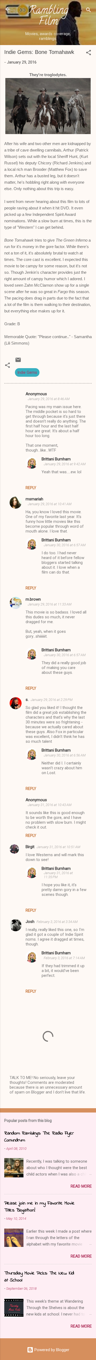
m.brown (33, 599)
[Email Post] (18, 361)
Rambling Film (48, 17)
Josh (30, 921)
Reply (31, 488)
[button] (88, 53)
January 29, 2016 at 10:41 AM (49, 504)
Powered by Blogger (51, 1349)
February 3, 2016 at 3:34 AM (57, 922)
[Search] (88, 11)
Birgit (30, 846)
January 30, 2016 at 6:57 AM (65, 545)
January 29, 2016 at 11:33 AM (49, 604)
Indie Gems (27, 372)
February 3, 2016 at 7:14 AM (64, 958)
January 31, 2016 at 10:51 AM (58, 847)
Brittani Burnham (56, 459)
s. (27, 699)
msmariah (34, 499)
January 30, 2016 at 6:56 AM (65, 755)
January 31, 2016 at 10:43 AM (49, 805)
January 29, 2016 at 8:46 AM (49, 399)
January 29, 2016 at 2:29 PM (52, 700)
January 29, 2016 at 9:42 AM (65, 464)
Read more (81, 1186)
